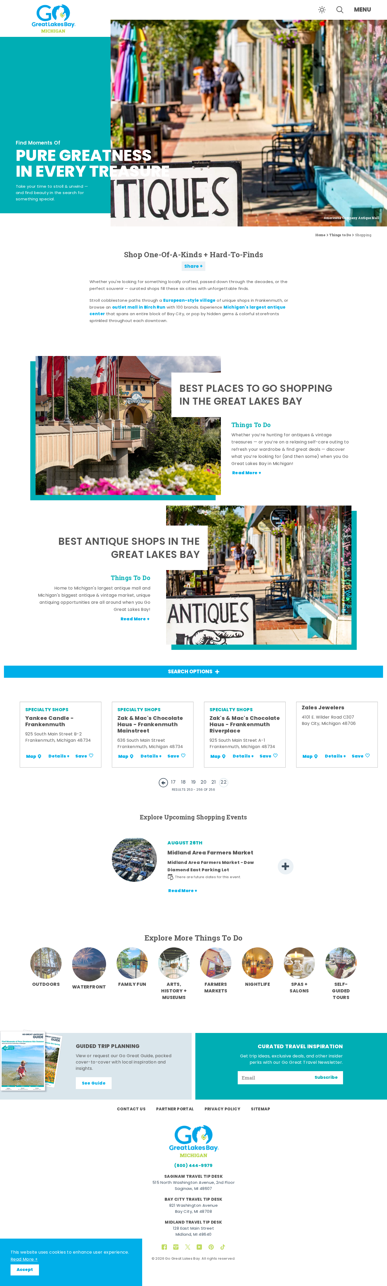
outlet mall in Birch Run (139, 307)
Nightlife (257, 984)
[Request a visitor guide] (31, 1061)
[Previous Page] (163, 782)
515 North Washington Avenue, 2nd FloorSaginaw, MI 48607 (193, 1186)
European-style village (189, 300)
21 (213, 782)
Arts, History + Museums (174, 991)
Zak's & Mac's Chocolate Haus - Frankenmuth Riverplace (245, 724)
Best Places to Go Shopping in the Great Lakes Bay (255, 396)
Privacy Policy (223, 1109)
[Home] (55, 18)
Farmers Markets (215, 988)
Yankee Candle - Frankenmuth (49, 721)
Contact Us (131, 1109)
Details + (59, 756)
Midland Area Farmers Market (210, 853)
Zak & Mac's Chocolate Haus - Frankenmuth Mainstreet (150, 724)
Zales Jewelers (323, 708)
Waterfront (89, 987)
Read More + (24, 1259)
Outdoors (46, 984)
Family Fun (132, 984)
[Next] (286, 866)
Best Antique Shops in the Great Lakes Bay (129, 549)
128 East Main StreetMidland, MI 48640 (193, 1231)
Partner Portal (175, 1109)
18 (183, 782)
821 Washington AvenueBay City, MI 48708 (193, 1209)
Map (31, 756)
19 (193, 782)
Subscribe (326, 1077)
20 (204, 782)
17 (173, 782)
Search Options (190, 672)
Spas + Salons (299, 988)
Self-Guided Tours (341, 991)
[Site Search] (340, 9)
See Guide (94, 1083)
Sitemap (260, 1109)
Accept (25, 1270)
